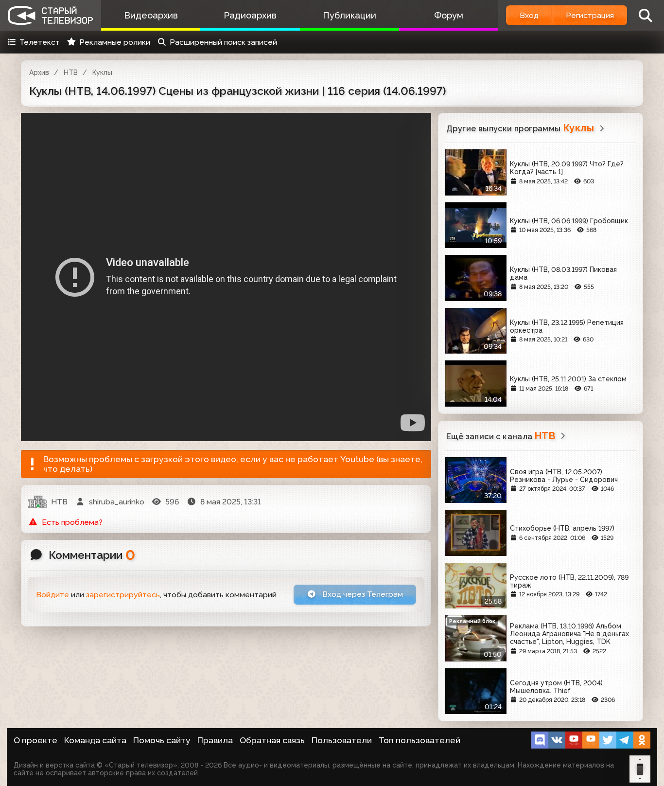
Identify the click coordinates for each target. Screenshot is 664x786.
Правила (215, 740)
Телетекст (39, 42)
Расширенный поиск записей (223, 42)
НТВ (71, 72)
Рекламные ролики (114, 42)
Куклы (102, 72)
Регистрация (590, 15)
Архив (39, 72)
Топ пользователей (419, 740)
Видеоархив (151, 15)
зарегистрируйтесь (123, 594)
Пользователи (342, 740)
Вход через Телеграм (361, 594)
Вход (529, 15)
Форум (448, 15)
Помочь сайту (162, 740)
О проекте (35, 740)
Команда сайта (95, 740)
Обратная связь (272, 740)
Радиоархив (250, 15)
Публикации (349, 15)
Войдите (52, 594)
